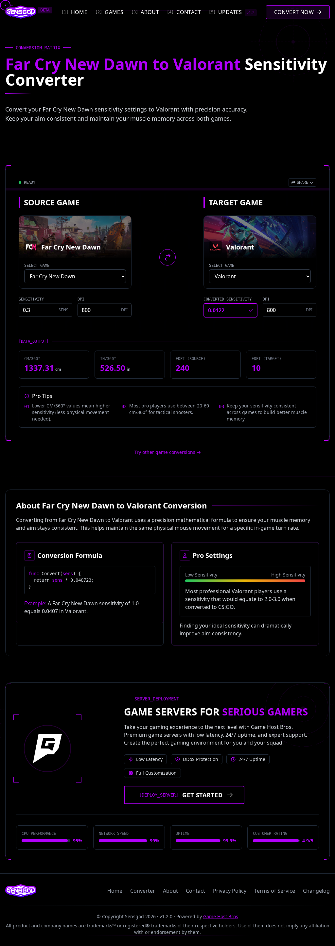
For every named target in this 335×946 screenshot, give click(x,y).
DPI (81, 299)
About (170, 890)
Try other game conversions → (167, 452)
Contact (195, 890)
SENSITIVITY (31, 299)
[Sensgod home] (20, 12)
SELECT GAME (36, 265)
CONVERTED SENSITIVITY (227, 299)
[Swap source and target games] (167, 257)
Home (114, 890)
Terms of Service (274, 890)
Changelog (316, 890)
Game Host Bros (220, 916)
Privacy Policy (229, 890)
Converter (142, 890)
